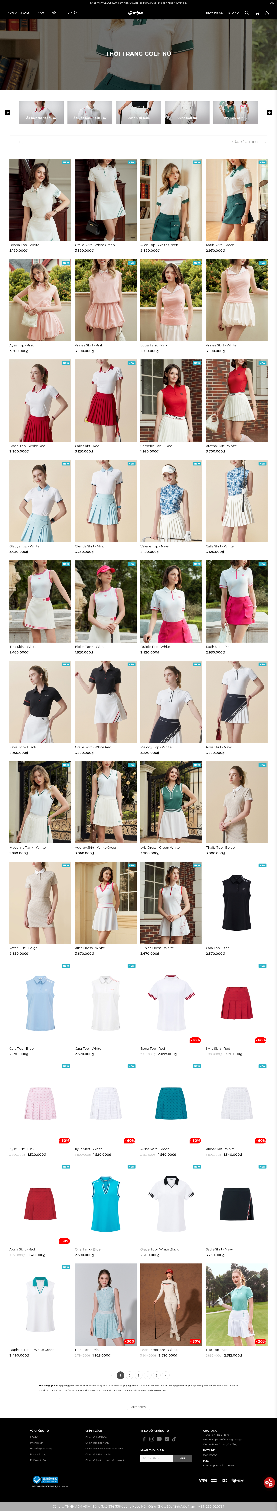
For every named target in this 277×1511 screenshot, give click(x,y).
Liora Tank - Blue (88, 1350)
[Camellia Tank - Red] (171, 407)
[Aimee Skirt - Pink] (106, 307)
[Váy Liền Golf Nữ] (235, 112)
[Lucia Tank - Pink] (171, 307)
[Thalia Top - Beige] (237, 809)
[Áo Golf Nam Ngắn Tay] (89, 112)
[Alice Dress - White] (106, 910)
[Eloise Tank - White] (106, 608)
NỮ (54, 12)
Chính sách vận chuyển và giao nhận (105, 1460)
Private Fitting (38, 1454)
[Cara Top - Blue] (40, 1010)
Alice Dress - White (90, 948)
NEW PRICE (214, 12)
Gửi (182, 1458)
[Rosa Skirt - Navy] (237, 709)
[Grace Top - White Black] (171, 1211)
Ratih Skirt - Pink (219, 647)
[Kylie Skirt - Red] (237, 1010)
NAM (40, 12)
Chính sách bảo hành (97, 1442)
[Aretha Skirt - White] (237, 407)
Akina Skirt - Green (155, 1149)
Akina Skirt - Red (22, 1249)
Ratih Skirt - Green (220, 245)
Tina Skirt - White (23, 647)
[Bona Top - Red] (171, 1010)
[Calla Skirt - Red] (106, 407)
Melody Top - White (156, 747)
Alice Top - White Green (159, 245)
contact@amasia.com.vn (218, 1465)
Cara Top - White (88, 1048)
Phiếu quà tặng (38, 1460)
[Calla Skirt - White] (237, 508)
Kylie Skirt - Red (218, 1048)
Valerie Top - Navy (154, 546)
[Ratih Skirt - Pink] (237, 608)
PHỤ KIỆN (71, 12)
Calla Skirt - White (220, 546)
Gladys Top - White (24, 546)
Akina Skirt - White (220, 1149)
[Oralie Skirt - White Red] (106, 709)
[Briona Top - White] (40, 207)
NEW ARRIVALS (19, 12)
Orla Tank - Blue (88, 1249)
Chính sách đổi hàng (96, 1437)
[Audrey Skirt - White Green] (106, 809)
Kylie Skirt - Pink (21, 1149)
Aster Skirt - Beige (23, 948)
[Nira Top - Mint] (237, 1311)
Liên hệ (34, 1437)
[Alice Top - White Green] (171, 207)
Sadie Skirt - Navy (219, 1249)
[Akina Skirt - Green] (171, 1110)
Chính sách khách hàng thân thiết (104, 1448)
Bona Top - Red (152, 1048)
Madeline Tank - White (27, 847)
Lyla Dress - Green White (160, 847)
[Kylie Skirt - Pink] (40, 1110)
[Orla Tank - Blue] (106, 1211)
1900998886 (210, 1455)
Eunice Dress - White (157, 948)
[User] (267, 12)
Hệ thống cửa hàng (41, 1448)
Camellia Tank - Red (156, 446)
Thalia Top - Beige (220, 847)
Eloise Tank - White (90, 647)
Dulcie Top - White (155, 647)
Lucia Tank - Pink (153, 345)
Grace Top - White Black (159, 1249)
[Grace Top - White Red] (40, 407)
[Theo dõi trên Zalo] (167, 1439)
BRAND (233, 12)
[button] (7, 112)
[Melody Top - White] (171, 709)
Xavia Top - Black (22, 747)
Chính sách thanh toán (98, 1454)
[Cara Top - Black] (237, 910)
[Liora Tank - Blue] (106, 1311)
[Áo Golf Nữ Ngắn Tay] (41, 112)
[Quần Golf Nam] (138, 112)
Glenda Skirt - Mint (89, 546)
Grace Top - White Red (27, 446)
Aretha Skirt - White (221, 446)
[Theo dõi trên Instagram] (151, 1439)
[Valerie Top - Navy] (171, 508)
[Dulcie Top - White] (171, 608)
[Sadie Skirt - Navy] (237, 1211)
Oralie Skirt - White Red (93, 747)
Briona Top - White (24, 245)
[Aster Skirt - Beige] (40, 910)
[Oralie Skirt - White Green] (106, 207)
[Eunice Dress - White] (171, 910)
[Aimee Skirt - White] (237, 307)
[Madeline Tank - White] (40, 809)
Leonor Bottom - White (159, 1350)
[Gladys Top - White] (40, 508)
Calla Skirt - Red (87, 446)
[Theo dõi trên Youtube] (159, 1439)
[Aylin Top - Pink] (40, 307)
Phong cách (36, 1442)
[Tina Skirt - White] (40, 608)
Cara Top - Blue (21, 1048)
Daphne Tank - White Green (32, 1350)
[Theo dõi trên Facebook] (144, 1439)
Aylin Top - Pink (21, 345)
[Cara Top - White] (106, 1010)
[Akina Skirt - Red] (40, 1211)
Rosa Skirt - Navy (219, 747)
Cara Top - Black (218, 948)
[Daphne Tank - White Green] (40, 1311)
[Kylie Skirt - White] (106, 1110)
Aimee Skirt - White (221, 345)
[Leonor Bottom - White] (171, 1311)
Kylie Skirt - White (89, 1149)
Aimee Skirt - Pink (89, 345)
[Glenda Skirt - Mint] (106, 508)
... (147, 1375)
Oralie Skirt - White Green (95, 245)
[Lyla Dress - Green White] (171, 809)
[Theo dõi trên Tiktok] (174, 1439)
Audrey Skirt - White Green (96, 847)
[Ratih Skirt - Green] (237, 207)
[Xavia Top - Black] (40, 709)
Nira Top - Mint (217, 1350)
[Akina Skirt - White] (237, 1110)
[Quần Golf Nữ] (187, 112)
